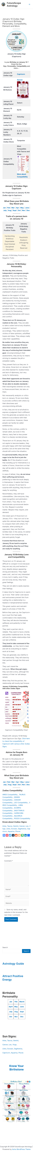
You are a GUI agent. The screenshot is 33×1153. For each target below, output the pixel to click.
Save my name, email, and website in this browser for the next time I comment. (16, 912)
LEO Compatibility (21, 803)
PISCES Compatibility (22, 818)
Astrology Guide (13, 963)
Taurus (9, 826)
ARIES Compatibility (10, 795)
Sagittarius (22, 829)
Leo (27, 826)
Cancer (22, 826)
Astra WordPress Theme (21, 1149)
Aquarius (11, 831)
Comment (8, 861)
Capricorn (21, 74)
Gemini (15, 826)
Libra (8, 829)
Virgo (15, 1045)
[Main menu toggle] (30, 4)
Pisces (17, 831)
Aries (4, 826)
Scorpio (14, 829)
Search (5, 947)
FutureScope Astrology (14, 4)
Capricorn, (6, 1053)
